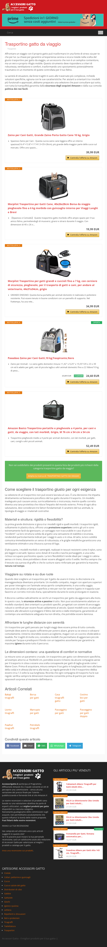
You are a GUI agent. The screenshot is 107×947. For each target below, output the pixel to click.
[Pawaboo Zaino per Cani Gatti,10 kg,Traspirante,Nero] (53, 340)
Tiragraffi (8, 922)
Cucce (7, 881)
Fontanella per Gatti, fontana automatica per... (80, 835)
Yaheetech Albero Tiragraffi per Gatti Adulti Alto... (81, 785)
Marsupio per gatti (35, 711)
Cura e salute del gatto (14, 885)
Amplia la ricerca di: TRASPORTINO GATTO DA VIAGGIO (53, 476)
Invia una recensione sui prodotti (17, 850)
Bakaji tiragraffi (9, 696)
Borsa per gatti (34, 696)
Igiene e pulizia (11, 905)
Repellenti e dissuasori (14, 914)
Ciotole (7, 873)
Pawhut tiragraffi (9, 726)
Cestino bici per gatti (84, 697)
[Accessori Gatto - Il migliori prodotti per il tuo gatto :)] (19, 7)
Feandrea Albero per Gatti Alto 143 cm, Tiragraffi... (83, 851)
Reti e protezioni (12, 918)
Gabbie (7, 893)
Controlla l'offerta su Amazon (83, 157)
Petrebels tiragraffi (35, 726)
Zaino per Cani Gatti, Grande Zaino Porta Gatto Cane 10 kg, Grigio (49, 135)
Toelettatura (10, 926)
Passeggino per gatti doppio (86, 713)
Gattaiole (8, 897)
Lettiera (7, 910)
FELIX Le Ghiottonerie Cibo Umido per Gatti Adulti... (82, 802)
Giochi (7, 901)
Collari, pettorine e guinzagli (17, 877)
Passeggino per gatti (61, 711)
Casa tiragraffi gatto (59, 697)
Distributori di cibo (13, 889)
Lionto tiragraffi (9, 711)
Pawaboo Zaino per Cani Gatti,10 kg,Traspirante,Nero (41, 358)
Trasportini (12, 49)
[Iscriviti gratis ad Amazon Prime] (53, 20)
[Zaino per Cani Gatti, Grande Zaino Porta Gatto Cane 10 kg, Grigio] (53, 117)
